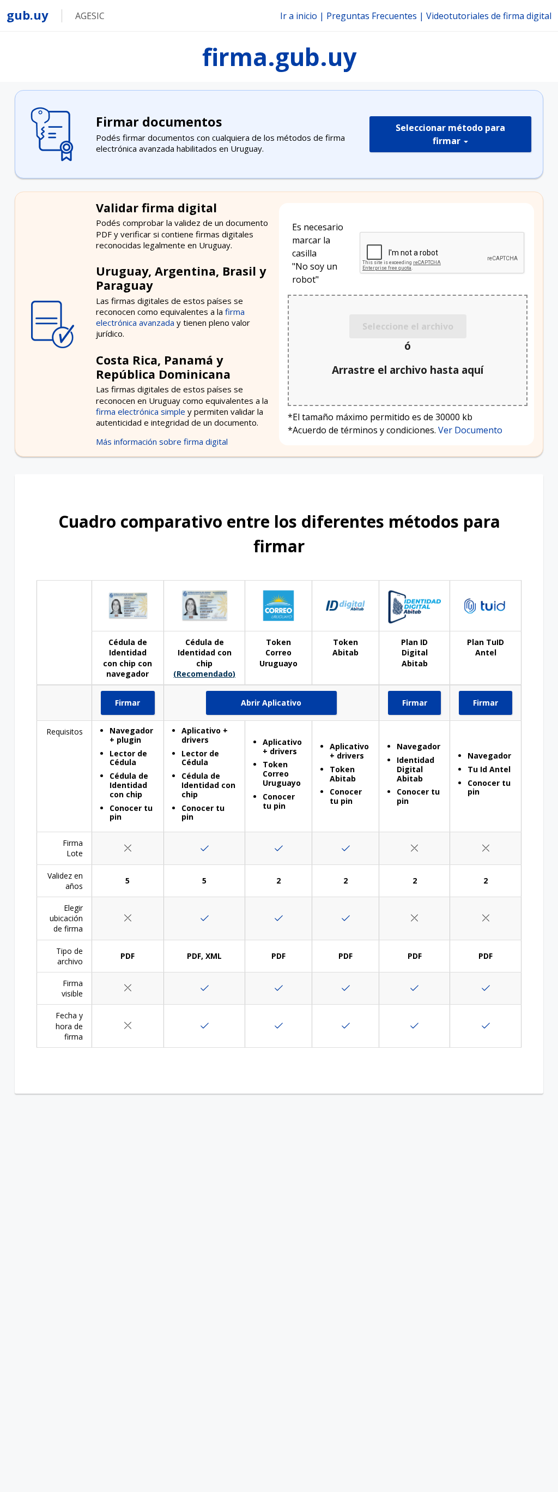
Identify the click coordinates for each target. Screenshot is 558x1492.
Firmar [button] (134, 706)
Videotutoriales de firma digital (488, 16)
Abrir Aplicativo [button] (289, 706)
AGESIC (90, 16)
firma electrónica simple (141, 411)
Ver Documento (470, 430)
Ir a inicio (298, 16)
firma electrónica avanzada (170, 317)
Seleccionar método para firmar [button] (450, 134)
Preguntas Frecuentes (371, 16)
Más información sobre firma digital (162, 441)
